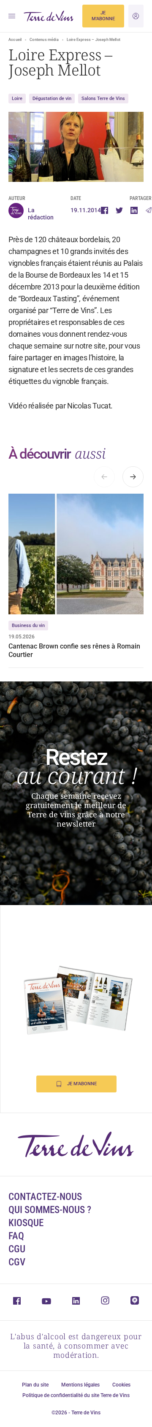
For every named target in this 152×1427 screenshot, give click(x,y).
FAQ (16, 1236)
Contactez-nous (45, 1197)
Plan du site (35, 1385)
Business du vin (28, 625)
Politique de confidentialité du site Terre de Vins (76, 1395)
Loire (17, 98)
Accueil (15, 40)
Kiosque (25, 1223)
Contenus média (44, 40)
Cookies (121, 1385)
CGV (16, 1262)
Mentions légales (80, 1385)
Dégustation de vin (52, 98)
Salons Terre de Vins (103, 98)
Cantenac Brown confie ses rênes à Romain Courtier (74, 650)
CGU (16, 1249)
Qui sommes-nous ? (49, 1210)
